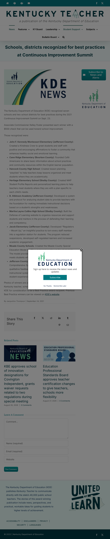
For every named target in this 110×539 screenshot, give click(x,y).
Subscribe (55, 277)
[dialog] (55, 269)
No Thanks (48, 286)
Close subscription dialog (82, 250)
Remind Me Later (60, 286)
